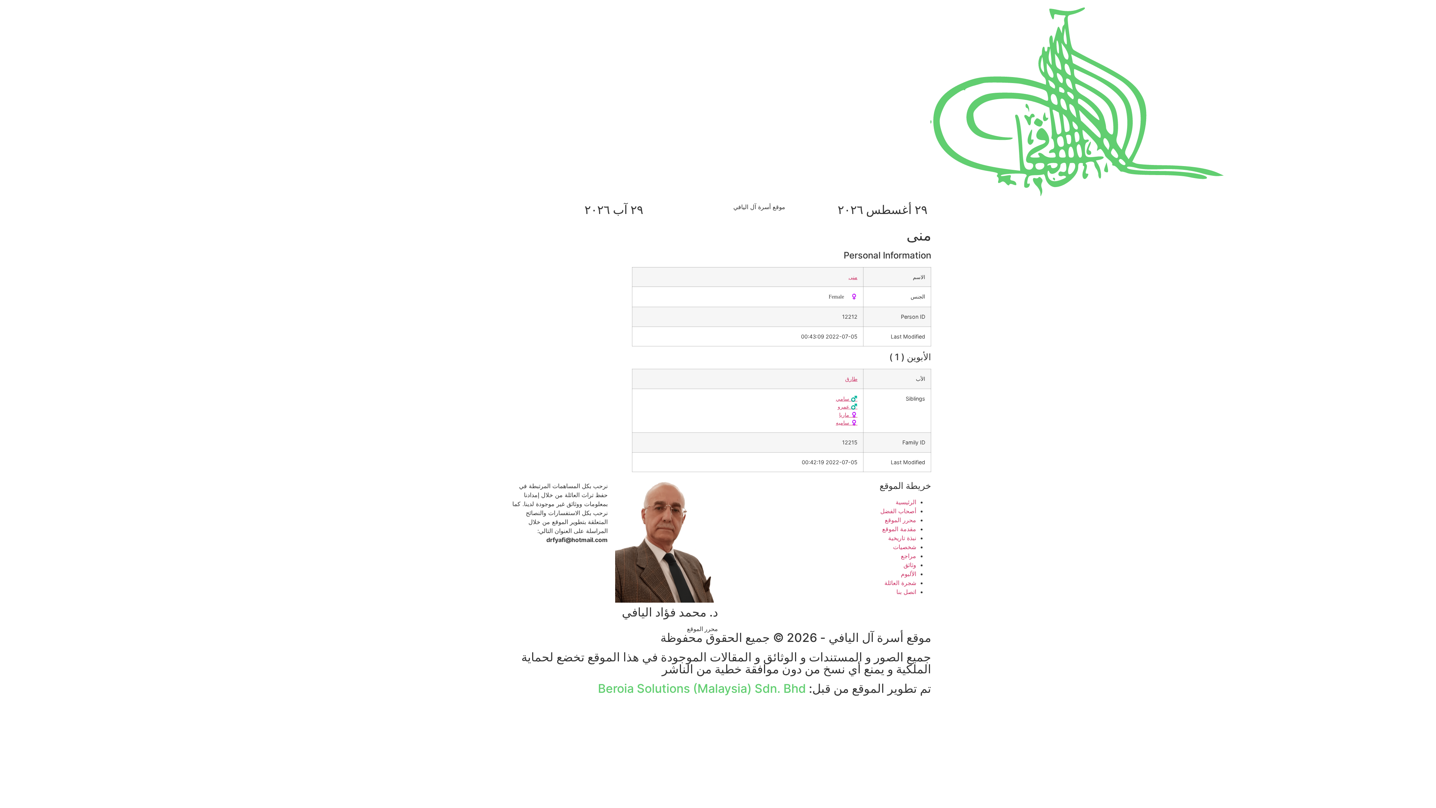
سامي (846, 398)
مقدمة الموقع (899, 529)
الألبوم (908, 574)
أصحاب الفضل (898, 511)
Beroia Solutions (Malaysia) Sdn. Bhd (702, 688)
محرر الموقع (900, 520)
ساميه (846, 422)
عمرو (847, 406)
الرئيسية (906, 502)
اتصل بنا (906, 592)
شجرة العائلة (900, 583)
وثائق (909, 565)
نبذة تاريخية (902, 538)
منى (853, 277)
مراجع (908, 556)
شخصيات (904, 547)
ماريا (848, 414)
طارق (851, 379)
